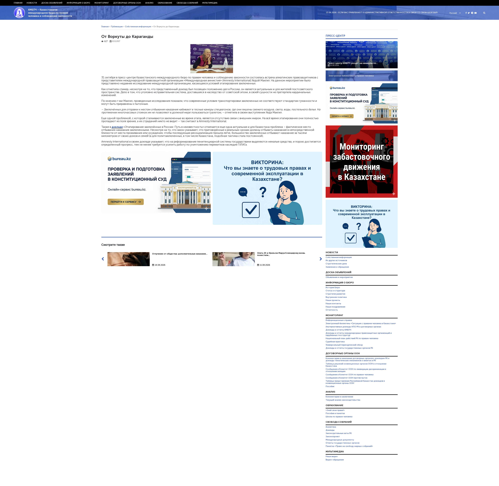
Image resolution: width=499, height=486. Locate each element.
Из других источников (336, 260)
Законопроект (333, 436)
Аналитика (331, 427)
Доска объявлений (51, 3)
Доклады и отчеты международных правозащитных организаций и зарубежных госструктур (359, 334)
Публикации (117, 26)
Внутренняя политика (336, 297)
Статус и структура (335, 290)
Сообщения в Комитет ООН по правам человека (349, 374)
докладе (117, 126)
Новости (32, 3)
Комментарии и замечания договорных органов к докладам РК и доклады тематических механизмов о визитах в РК (357, 359)
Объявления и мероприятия (339, 277)
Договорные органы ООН (127, 3)
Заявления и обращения (337, 267)
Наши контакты (333, 303)
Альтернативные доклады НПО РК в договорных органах (353, 327)
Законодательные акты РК (339, 433)
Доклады (330, 430)
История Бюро (333, 287)
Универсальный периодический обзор (344, 345)
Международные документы (340, 440)
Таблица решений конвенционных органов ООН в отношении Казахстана (356, 365)
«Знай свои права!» (335, 410)
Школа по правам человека (339, 416)
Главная (18, 3)
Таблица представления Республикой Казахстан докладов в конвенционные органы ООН (355, 382)
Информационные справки (339, 320)
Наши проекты (333, 300)
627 (106, 41)
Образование (165, 3)
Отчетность (332, 310)
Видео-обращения (335, 460)
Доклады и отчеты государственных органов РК (349, 348)
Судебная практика (335, 341)
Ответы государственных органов (342, 443)
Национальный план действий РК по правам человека (352, 338)
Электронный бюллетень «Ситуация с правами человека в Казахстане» (361, 323)
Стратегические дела (336, 264)
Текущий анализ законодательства (343, 400)
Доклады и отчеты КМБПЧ (338, 330)
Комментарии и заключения (339, 397)
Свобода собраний (187, 3)
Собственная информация (138, 26)
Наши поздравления (335, 307)
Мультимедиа (209, 3)
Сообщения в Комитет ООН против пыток (346, 378)
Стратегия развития (335, 294)
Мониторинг (101, 3)
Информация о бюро (78, 3)
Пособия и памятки (335, 413)
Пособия (330, 386)
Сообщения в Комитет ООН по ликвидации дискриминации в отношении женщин (356, 370)
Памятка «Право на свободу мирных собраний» (349, 446)
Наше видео (332, 456)
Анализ (149, 3)
